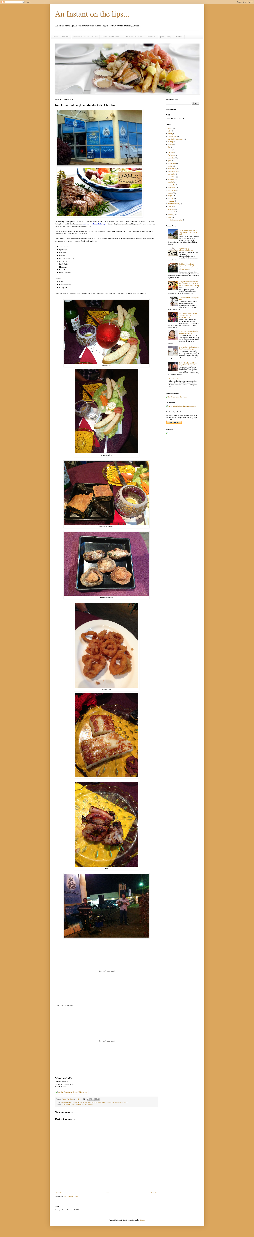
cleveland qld (75, 1102)
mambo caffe (113, 1102)
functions (87, 1102)
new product (172, 190)
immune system (173, 171)
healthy (170, 166)
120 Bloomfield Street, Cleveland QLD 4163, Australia (77, 1105)
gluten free (171, 158)
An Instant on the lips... (92, 13)
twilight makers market (175, 220)
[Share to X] (93, 1099)
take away (171, 214)
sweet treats (171, 212)
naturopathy (171, 187)
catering (68, 1102)
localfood (171, 182)
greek (92, 1102)
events (82, 1102)
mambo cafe (105, 1102)
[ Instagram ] (165, 37)
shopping (171, 206)
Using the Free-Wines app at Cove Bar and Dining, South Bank (188, 232)
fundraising (171, 155)
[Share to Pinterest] (98, 1099)
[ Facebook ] (151, 37)
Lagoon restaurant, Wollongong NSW (189, 298)
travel (169, 217)
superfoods (171, 209)
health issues (172, 163)
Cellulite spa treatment (176, 379)
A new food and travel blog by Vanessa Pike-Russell (188, 332)
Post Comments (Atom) (71, 1196)
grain (169, 160)
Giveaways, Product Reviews (85, 37)
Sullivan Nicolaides (94, 223)
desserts (170, 144)
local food (171, 179)
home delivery (172, 168)
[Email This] (88, 1099)
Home (55, 37)
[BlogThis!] (90, 1099)
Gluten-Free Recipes (110, 37)
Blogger (142, 1220)
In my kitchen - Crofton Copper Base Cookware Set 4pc (189, 348)
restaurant (171, 201)
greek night (97, 1102)
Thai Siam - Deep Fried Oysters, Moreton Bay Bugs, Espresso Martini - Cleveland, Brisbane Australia (188, 267)
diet (169, 147)
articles (170, 128)
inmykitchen (172, 177)
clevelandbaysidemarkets (175, 139)
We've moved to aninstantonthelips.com (186, 249)
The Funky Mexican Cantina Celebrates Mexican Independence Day (188, 315)
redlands (170, 198)
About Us (65, 37)
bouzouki (63, 1102)
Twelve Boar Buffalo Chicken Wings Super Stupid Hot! (188, 364)
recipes (170, 195)
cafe (169, 131)
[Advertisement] (106, 1184)
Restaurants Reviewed (132, 37)
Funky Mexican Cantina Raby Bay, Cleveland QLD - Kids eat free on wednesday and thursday (189, 283)
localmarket (171, 185)
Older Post (154, 1193)
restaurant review (122, 1102)
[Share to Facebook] (95, 1099)
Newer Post (59, 1193)
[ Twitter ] (179, 37)
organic (170, 193)
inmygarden (171, 174)
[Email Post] (84, 1099)
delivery (170, 141)
